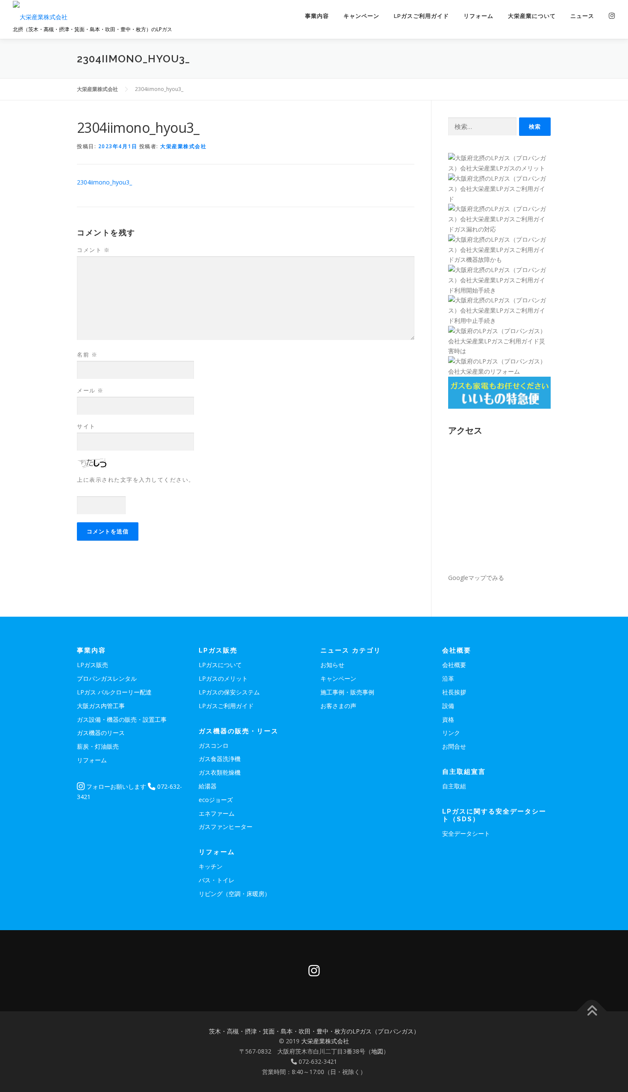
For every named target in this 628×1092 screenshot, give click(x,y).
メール (90, 390)
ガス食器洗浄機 (220, 759)
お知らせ (332, 665)
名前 (87, 354)
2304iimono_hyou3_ (104, 182)
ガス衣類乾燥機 (220, 772)
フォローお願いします (115, 786)
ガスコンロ (214, 745)
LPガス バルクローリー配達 (114, 692)
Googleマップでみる (476, 578)
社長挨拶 (454, 692)
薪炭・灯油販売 (98, 746)
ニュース (582, 16)
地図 (377, 1051)
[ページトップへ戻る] (592, 1011)
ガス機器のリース (101, 733)
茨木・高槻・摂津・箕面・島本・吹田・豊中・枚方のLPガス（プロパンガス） (314, 1031)
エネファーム (217, 813)
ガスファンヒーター (225, 827)
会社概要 (454, 665)
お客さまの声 (338, 706)
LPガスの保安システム (229, 692)
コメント (93, 250)
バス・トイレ (217, 880)
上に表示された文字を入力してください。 (136, 479)
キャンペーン (361, 16)
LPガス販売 (92, 665)
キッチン (211, 866)
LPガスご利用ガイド (421, 16)
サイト (86, 426)
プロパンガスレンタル (107, 678)
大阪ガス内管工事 (101, 706)
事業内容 (317, 16)
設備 (448, 706)
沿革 (448, 678)
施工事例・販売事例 (347, 692)
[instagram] (314, 970)
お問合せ (454, 746)
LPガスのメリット (223, 678)
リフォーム (478, 16)
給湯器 (208, 786)
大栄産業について (532, 16)
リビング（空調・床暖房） (234, 894)
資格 (448, 719)
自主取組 (454, 786)
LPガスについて (220, 665)
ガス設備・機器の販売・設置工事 (122, 719)
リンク (451, 733)
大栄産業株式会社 (183, 146)
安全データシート (466, 833)
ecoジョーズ (216, 800)
